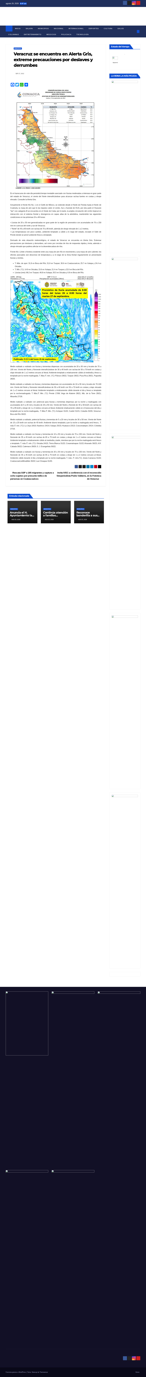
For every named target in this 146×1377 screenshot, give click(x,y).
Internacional (76, 29)
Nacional (59, 29)
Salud (120, 29)
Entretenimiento (32, 34)
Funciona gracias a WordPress (16, 1372)
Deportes (94, 29)
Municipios (43, 29)
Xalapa (29, 29)
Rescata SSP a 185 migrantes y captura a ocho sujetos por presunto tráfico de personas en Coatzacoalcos (32, 476)
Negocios (51, 34)
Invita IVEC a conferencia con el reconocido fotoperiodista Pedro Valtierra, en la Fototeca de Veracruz (79, 476)
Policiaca (66, 34)
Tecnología (82, 34)
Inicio (18, 29)
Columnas (13, 34)
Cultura (108, 29)
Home (137, 1372)
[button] (134, 31)
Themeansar (44, 1372)
